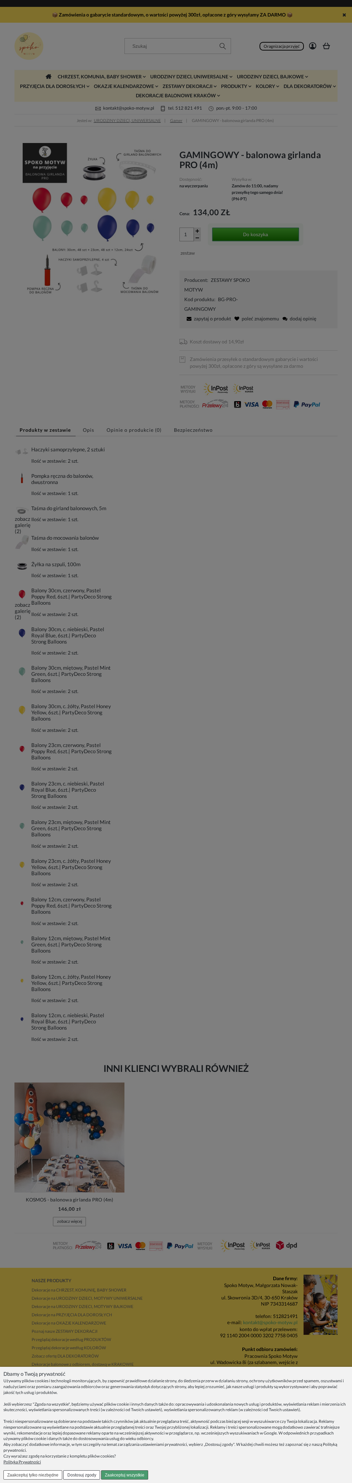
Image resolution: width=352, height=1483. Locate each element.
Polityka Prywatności (22, 1461)
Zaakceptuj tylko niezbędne (32, 1475)
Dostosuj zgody (81, 1475)
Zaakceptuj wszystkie (124, 1475)
